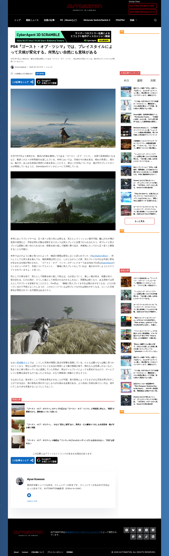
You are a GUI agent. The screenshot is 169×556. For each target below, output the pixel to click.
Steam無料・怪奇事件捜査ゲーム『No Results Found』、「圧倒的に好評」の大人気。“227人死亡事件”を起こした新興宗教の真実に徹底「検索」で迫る (145, 119)
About (16, 552)
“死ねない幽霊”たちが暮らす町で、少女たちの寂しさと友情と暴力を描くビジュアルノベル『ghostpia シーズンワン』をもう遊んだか (145, 349)
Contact (25, 552)
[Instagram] (140, 530)
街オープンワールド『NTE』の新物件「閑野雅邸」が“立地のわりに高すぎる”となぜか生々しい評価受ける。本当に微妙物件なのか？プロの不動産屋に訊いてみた (145, 172)
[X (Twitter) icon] (29, 495)
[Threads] (153, 530)
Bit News (40, 74)
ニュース (49, 67)
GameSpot (107, 262)
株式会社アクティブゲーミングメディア (83, 532)
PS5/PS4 (120, 20)
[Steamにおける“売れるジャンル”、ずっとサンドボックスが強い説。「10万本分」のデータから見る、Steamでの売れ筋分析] (126, 400)
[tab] (126, 80)
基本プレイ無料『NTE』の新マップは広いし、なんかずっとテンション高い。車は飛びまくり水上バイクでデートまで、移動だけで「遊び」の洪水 (145, 93)
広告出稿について (37, 552)
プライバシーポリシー (55, 552)
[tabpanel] (139, 154)
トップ (17, 20)
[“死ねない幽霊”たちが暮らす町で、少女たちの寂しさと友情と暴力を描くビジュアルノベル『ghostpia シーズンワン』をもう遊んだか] (126, 347)
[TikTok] (146, 537)
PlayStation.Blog (99, 255)
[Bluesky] (133, 530)
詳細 (132, 20)
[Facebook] (140, 537)
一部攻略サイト (22, 362)
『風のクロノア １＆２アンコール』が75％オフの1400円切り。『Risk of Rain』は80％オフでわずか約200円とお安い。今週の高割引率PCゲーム (145, 322)
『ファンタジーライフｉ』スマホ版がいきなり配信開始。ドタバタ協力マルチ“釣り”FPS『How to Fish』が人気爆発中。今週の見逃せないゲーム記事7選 (145, 335)
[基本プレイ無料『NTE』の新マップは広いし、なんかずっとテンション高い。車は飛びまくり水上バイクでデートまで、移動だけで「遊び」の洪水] (126, 361)
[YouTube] (127, 530)
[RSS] (153, 537)
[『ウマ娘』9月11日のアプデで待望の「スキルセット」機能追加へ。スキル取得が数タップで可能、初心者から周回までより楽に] (126, 374)
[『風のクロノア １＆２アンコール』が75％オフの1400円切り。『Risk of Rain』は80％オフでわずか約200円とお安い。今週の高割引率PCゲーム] (126, 321)
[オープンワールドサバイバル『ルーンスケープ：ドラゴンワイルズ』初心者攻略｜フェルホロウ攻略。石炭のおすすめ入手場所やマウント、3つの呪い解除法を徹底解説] (126, 308)
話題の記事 (49, 20)
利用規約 (70, 552)
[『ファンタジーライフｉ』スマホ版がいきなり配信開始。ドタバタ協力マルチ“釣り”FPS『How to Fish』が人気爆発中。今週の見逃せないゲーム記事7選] (126, 334)
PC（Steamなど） (69, 20)
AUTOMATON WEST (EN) (142, 5)
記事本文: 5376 (32, 501)
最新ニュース (32, 20)
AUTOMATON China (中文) (142, 12)
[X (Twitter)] (146, 530)
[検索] (155, 20)
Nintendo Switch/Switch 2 (97, 20)
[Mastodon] (133, 537)
